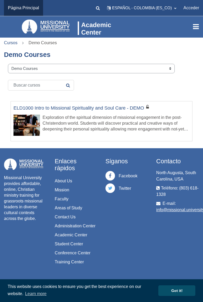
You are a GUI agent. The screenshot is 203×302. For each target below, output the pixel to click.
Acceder (191, 8)
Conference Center (72, 253)
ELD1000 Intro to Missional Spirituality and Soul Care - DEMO (78, 108)
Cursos (10, 42)
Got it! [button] (177, 291)
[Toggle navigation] (196, 26)
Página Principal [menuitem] (23, 8)
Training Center (69, 262)
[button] (98, 8)
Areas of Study (68, 208)
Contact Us (65, 217)
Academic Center (71, 235)
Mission (62, 190)
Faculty (61, 199)
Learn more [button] (36, 293)
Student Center (69, 244)
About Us (63, 181)
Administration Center (75, 226)
